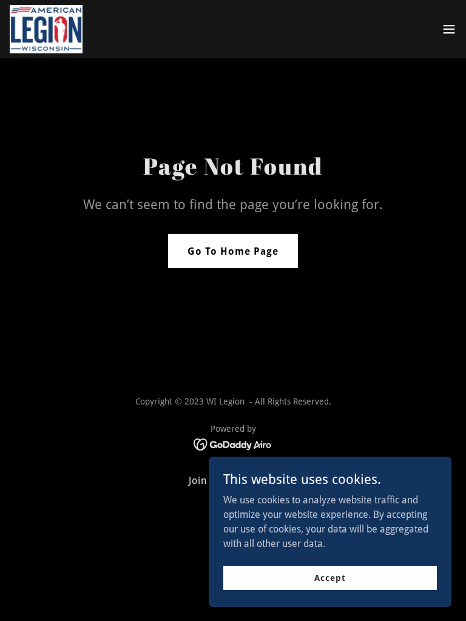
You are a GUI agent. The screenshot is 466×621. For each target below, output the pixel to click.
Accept (329, 577)
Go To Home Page (233, 251)
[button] (449, 29)
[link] (46, 29)
